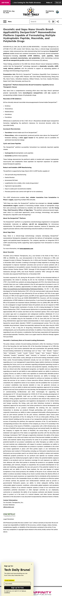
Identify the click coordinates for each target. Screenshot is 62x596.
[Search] (49, 21)
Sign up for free (17, 588)
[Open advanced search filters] (53, 21)
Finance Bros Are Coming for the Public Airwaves (22, 3)
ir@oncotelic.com (8, 507)
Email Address (9, 580)
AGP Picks (5, 2)
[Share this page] (58, 21)
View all (58, 2)
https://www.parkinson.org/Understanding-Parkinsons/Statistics (23, 289)
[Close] (31, 564)
